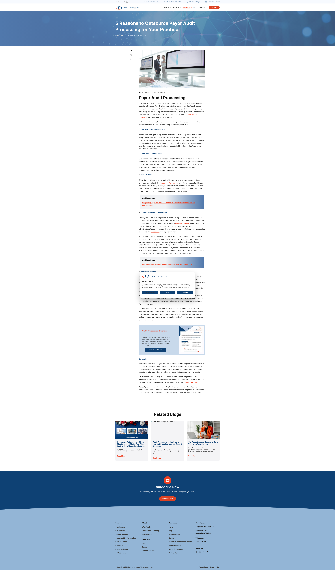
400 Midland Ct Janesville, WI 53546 (203, 531)
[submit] (194, 7)
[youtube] (124, 1)
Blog (122, 35)
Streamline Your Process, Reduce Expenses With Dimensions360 (167, 265)
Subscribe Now (167, 499)
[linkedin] (204, 552)
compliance (155, 232)
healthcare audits (191, 382)
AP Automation (121, 553)
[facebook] (116, 1)
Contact (214, 7)
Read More (121, 456)
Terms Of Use (203, 567)
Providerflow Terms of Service (180, 542)
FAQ (143, 543)
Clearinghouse (120, 527)
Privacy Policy (215, 567)
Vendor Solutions (122, 534)
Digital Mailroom (121, 549)
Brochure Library (175, 534)
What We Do (146, 527)
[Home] (130, 7)
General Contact (148, 551)
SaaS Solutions (121, 542)
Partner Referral (175, 553)
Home (117, 35)
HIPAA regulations (182, 223)
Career (171, 538)
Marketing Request (176, 549)
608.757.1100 (201, 542)
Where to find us (175, 545)
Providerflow (120, 531)
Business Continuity (149, 534)
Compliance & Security (150, 531)
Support (145, 547)
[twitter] (119, 1)
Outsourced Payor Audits (168, 183)
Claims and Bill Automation (125, 538)
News (171, 527)
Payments (119, 545)
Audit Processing (145, 92)
